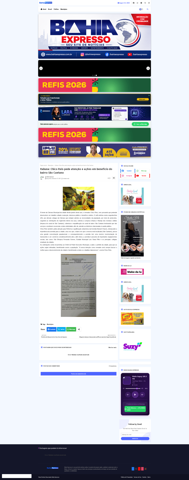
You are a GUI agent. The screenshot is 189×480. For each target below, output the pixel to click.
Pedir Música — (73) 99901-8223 (136, 409)
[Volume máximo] (142, 388)
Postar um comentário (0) (78, 374)
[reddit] (145, 469)
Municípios (64, 9)
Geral (44, 9)
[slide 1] (92, 75)
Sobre (148, 477)
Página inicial (43, 165)
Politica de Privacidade (127, 477)
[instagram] (149, 2)
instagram (129, 175)
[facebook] (133, 2)
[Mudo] (124, 388)
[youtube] (139, 469)
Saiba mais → (143, 99)
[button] (148, 9)
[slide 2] (94, 75)
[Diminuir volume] (128, 394)
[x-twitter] (145, 2)
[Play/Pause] (135, 394)
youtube (144, 175)
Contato (144, 477)
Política (56, 9)
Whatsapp (72, 329)
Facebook (52, 329)
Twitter (62, 329)
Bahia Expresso (55, 477)
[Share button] (79, 329)
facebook (129, 171)
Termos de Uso (137, 477)
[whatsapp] (137, 2)
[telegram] (141, 2)
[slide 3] (96, 75)
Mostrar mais (112, 347)
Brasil (50, 9)
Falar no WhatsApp (141, 124)
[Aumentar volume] (142, 394)
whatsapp (143, 171)
